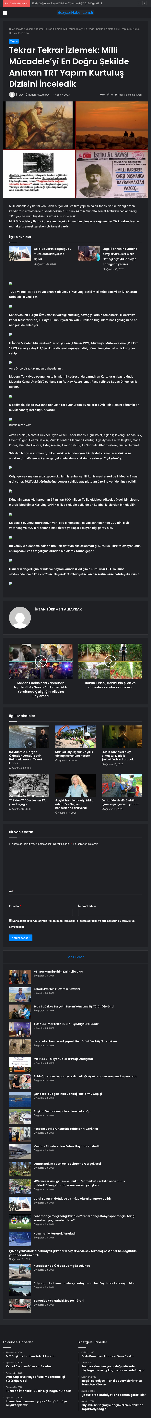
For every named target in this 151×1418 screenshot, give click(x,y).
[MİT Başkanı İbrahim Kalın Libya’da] (20, 977)
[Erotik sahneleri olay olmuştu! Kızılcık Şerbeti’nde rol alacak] (122, 736)
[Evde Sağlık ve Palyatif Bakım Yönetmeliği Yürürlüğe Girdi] (20, 1012)
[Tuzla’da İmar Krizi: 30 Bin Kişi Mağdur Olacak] (20, 1029)
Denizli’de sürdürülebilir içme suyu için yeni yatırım (120, 802)
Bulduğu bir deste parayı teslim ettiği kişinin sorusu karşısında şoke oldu (85, 1076)
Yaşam (29, 28)
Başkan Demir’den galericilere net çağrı (62, 1111)
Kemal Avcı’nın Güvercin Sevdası (57, 989)
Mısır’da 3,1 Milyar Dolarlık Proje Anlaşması (64, 1059)
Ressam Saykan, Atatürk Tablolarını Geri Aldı (66, 1129)
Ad (12, 891)
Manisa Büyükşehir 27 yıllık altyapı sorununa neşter (74, 754)
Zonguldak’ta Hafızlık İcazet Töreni (59, 1301)
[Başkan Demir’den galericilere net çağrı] (20, 1116)
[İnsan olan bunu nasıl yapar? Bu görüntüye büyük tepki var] (20, 1046)
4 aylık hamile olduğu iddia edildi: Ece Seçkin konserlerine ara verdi (74, 804)
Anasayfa (17, 28)
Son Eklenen (75, 957)
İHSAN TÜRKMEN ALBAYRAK (32, 94)
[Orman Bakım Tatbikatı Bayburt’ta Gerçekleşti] (20, 1169)
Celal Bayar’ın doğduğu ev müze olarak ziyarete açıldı (52, 254)
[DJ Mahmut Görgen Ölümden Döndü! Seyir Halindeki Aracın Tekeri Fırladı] (29, 736)
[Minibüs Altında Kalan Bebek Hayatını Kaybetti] (20, 1151)
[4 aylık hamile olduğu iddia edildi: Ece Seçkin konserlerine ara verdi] (75, 785)
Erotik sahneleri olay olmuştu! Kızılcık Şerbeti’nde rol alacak (118, 755)
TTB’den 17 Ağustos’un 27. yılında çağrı (27, 802)
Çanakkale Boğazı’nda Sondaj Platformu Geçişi (68, 1094)
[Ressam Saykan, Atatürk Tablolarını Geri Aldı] (20, 1134)
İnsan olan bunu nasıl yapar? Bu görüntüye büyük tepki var (75, 1041)
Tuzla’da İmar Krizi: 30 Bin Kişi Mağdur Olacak (66, 1024)
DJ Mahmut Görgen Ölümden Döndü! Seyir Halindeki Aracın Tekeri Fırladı (25, 757)
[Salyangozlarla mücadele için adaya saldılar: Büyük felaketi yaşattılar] (20, 1288)
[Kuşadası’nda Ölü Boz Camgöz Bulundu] (20, 1271)
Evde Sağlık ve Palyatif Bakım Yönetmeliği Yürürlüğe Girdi (67, 3)
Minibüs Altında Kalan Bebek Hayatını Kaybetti (67, 1146)
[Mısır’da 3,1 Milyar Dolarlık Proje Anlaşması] (20, 1064)
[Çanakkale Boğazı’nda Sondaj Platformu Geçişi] (20, 1099)
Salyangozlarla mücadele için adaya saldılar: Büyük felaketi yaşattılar (84, 1283)
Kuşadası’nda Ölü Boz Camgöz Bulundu (62, 1266)
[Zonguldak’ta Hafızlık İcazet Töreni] (20, 1306)
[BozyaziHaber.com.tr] (75, 12)
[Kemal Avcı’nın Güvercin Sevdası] (20, 994)
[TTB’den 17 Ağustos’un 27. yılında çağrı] (29, 785)
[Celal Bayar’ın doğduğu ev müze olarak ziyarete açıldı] (20, 253)
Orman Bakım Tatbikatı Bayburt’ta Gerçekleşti (67, 1164)
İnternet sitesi (87, 906)
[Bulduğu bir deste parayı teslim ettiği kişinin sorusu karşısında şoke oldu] (20, 1081)
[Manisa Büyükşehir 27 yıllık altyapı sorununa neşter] (75, 736)
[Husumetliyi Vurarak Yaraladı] (20, 1239)
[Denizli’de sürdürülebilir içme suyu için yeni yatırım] (122, 785)
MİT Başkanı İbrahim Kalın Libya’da (58, 972)
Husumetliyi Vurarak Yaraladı (55, 1234)
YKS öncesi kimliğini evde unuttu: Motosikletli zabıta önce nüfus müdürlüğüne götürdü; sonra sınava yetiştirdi (79, 1183)
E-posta (15, 906)
